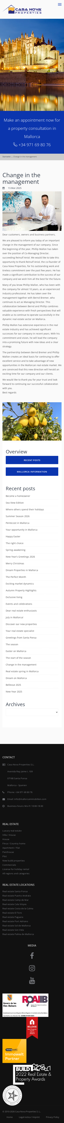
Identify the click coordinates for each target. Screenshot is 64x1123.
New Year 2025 (14, 691)
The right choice (14, 543)
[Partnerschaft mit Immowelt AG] (14, 1050)
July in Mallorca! (14, 617)
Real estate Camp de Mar (15, 899)
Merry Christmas (15, 563)
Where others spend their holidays (25, 509)
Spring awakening (15, 549)
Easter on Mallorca (16, 651)
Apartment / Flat (11, 847)
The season (12, 644)
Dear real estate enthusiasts (21, 610)
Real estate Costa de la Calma (17, 908)
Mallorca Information (32, 471)
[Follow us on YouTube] (32, 980)
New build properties (13, 860)
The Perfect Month (16, 576)
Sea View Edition (15, 502)
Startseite (6, 156)
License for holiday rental (15, 869)
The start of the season (18, 657)
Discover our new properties (21, 624)
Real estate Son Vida (13, 929)
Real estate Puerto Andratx (16, 895)
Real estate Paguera (12, 917)
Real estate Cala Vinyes (14, 904)
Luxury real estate (11, 830)
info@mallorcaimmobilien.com (30, 799)
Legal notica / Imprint (29, 1117)
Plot (4, 856)
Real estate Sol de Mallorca (16, 925)
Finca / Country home (13, 843)
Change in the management (21, 178)
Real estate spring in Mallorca (22, 671)
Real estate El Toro (12, 912)
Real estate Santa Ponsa (15, 891)
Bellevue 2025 (13, 684)
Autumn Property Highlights (21, 590)
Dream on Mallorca (16, 678)
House (5, 839)
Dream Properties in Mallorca (22, 570)
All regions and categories (15, 873)
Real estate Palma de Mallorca (18, 934)
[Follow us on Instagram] (32, 968)
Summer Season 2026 (18, 516)
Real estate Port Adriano (15, 921)
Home (10, 1117)
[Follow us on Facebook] (32, 955)
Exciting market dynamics (20, 583)
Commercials (9, 864)
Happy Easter (13, 536)
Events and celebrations (19, 603)
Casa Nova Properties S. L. (27, 1111)
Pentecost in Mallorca (17, 522)
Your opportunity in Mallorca (21, 529)
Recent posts (32, 460)
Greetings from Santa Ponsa (21, 637)
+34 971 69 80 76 (35, 144)
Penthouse (8, 852)
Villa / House (9, 834)
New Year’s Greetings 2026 (20, 556)
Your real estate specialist (20, 630)
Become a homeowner (18, 496)
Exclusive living (14, 597)
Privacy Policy (52, 1117)
